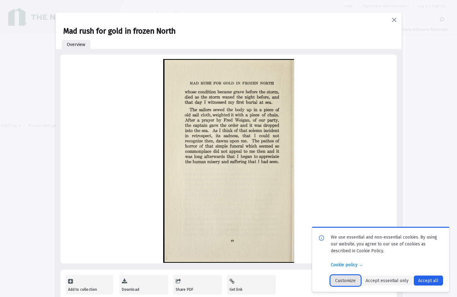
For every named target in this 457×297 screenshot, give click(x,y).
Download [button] (130, 289)
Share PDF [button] (185, 289)
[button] (394, 20)
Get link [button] (235, 289)
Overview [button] (76, 44)
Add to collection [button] (82, 289)
